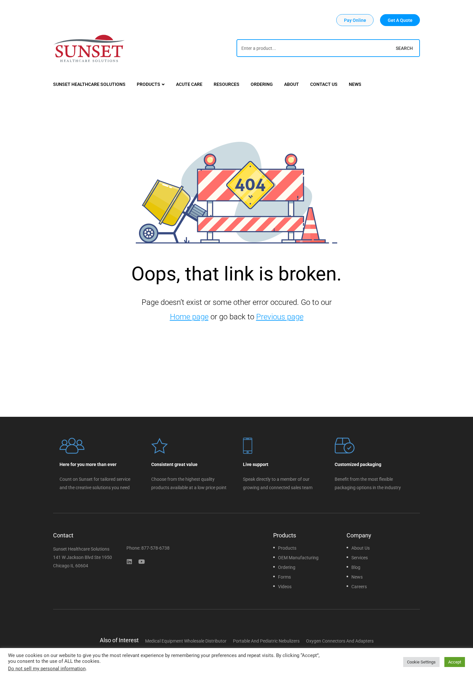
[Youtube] (141, 561)
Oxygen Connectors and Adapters (340, 641)
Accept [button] (454, 662)
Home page (189, 316)
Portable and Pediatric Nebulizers (266, 641)
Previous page (279, 316)
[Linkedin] (129, 561)
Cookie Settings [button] (421, 662)
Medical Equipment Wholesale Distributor (186, 641)
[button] (355, 20)
